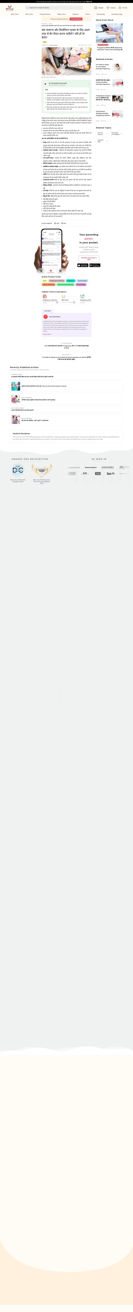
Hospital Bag (81, 284)
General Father (82, 281)
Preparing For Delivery (57, 281)
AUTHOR (47, 311)
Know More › (47, 334)
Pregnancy (70, 281)
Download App (76, 19)
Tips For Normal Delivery (65, 284)
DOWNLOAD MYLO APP (89, 259)
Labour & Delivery (48, 284)
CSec (44, 281)
